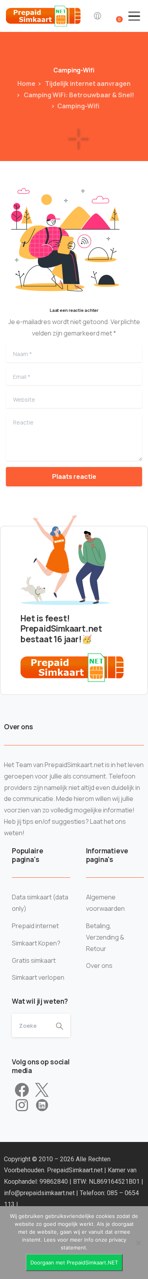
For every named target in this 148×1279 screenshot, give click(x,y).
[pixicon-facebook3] (22, 1090)
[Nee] (138, 1243)
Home (26, 83)
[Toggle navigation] (134, 16)
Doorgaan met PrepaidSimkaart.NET (74, 1262)
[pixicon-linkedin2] (42, 1105)
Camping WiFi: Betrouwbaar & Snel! (78, 95)
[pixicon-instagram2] (22, 1105)
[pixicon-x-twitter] (42, 1090)
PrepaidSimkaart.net (75, 1170)
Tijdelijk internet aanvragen (87, 83)
